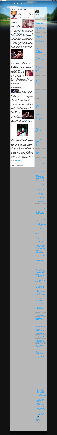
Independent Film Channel (38, 105)
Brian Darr (36, 153)
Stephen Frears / (39, 234)
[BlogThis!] (20, 165)
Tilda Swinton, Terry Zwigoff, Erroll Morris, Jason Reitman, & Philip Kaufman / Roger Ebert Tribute (40, 333)
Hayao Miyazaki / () (40, 286)
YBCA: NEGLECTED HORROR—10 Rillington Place (41, 396)
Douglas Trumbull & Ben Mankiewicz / (40, 342)
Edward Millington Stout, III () (40, 160)
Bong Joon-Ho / (38, 259)
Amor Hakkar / (39, 243)
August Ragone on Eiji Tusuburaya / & (40, 305)
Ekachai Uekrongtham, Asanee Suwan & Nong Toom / (40, 345)
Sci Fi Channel (37, 107)
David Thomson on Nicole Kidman (40, 336)
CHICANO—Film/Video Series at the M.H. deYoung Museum (41, 408)
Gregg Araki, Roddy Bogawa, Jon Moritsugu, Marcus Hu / (40, 177)
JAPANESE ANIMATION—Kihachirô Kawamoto (40, 414)
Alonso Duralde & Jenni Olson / (40, 229)
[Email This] (19, 165)
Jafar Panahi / (38, 299)
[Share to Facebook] (21, 165)
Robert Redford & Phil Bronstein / (40, 308)
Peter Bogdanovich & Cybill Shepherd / (40, 201)
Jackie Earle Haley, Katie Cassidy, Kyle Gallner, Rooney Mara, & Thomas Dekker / (40, 245)
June (37, 416)
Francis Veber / (38, 352)
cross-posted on (19, 160)
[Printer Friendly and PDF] (15, 165)
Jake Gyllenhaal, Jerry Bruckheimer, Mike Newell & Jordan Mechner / (40, 242)
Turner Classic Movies (38, 108)
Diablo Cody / (39, 212)
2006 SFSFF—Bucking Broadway (41, 401)
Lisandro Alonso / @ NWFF (40, 165)
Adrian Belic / (39, 192)
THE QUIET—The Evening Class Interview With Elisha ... (41, 406)
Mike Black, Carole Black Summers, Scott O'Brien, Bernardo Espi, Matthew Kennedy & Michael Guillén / (40, 197)
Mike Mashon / (39, 282)
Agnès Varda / (40, 350)
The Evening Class (16, 3)
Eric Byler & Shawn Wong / (38, 207)
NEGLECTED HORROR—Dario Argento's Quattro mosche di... (41, 409)
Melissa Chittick (37, 211)
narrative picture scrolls (27, 120)
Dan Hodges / (39, 251)
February (38, 420)
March (38, 419)
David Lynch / (39, 276)
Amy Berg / (39, 193)
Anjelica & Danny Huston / (39, 254)
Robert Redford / (40, 307)
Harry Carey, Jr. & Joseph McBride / (40, 209)
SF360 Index (37, 114)
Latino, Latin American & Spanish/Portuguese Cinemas (39, 112)
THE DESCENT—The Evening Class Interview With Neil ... (41, 397)
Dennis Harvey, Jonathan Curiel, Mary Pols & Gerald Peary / (40, 249)
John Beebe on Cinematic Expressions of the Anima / (40, 189)
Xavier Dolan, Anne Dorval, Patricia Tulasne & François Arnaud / (40, 221)
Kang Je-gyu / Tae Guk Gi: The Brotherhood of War (39, 258)
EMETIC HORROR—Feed (40, 400)
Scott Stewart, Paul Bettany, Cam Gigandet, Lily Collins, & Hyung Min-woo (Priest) (40, 331)
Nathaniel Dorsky (37, 223)
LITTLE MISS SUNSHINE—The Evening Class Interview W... (41, 399)
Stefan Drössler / (39, 227)
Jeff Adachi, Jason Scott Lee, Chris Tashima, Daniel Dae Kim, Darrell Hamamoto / (40, 164)
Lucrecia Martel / (39, 279)
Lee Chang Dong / (40, 222)
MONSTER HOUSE (39, 402)
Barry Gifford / (39, 239)
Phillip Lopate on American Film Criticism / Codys (39, 272)
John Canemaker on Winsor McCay (40, 208)
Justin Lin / (39, 269)
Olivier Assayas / (39, 182)
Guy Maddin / (39, 277)
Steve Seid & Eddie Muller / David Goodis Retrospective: (39, 319)
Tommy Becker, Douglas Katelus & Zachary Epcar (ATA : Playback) (40, 186)
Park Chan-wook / (38, 210)
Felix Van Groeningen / (39, 347)
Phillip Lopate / (40, 275)
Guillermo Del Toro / (40, 218)
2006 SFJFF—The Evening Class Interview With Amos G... (41, 394)
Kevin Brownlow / (39, 205)
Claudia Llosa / (40, 271)
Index (37, 113)
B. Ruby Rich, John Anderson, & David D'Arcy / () (40, 315)
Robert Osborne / (38, 298)
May (37, 417)
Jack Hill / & (39, 250)
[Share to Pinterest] (22, 165)
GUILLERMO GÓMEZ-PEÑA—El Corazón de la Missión (41, 392)
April (37, 418)
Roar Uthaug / (38, 346)
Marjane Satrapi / (39, 318)
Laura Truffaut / (39, 340)
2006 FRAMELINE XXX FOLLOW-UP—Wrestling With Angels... (41, 413)
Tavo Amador (37, 152)
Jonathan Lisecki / (40, 270)
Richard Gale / (40, 235)
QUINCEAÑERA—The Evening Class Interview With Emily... (41, 391)
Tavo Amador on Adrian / (40, 170)
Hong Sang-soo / (40, 252)
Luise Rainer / (39, 306)
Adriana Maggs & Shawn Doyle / (39, 278)
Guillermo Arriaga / (40, 181)
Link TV (36, 106)
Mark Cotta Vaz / (38, 351)
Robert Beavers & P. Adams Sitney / (40, 184)
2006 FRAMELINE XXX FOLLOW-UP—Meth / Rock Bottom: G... (41, 411)
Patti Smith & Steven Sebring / (40, 326)
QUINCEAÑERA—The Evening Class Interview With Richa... (41, 389)
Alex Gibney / (38, 238)
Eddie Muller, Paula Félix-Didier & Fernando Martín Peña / (40, 293)
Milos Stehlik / (39, 329)
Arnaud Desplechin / (40, 219)
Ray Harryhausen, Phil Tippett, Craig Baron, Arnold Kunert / (40, 247)
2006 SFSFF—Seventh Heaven (41, 403)
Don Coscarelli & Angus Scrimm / (40, 213)
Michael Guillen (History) (38, 154)
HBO (36, 104)
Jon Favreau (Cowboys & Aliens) (39, 231)
